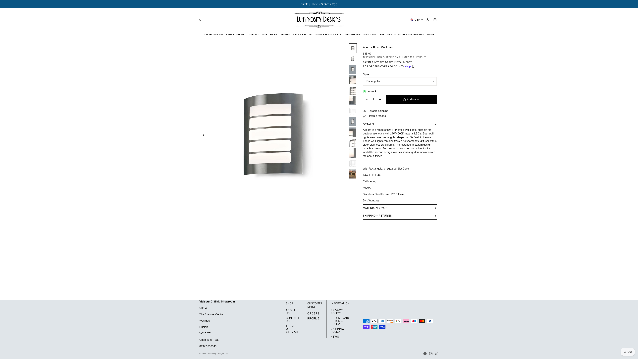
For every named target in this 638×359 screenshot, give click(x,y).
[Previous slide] (203, 135)
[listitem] (430, 35)
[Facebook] (425, 354)
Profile (313, 318)
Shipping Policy (337, 330)
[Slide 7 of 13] (352, 111)
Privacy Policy (336, 312)
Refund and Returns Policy (339, 321)
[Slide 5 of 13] (352, 90)
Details (368, 124)
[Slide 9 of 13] (352, 132)
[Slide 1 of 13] (352, 48)
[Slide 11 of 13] (352, 153)
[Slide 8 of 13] (352, 121)
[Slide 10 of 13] (352, 142)
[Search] (200, 19)
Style (366, 74)
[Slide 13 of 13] (352, 174)
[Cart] (435, 19)
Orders (313, 313)
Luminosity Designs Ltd (217, 354)
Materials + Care (375, 208)
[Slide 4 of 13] (352, 79)
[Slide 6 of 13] (352, 100)
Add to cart (413, 99)
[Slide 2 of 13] (352, 58)
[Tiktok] (437, 354)
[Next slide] (343, 135)
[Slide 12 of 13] (352, 163)
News (334, 336)
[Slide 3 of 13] (352, 69)
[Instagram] (431, 354)
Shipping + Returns (377, 215)
